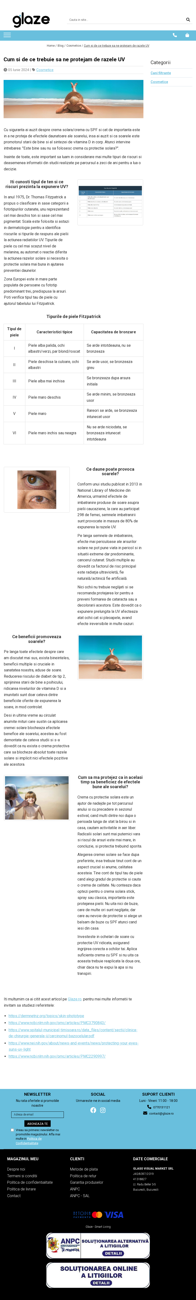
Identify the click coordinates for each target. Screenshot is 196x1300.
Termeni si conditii (22, 1176)
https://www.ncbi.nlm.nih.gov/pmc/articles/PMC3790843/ (57, 1023)
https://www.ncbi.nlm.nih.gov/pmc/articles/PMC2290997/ (57, 1056)
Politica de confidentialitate (30, 1182)
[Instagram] (102, 1110)
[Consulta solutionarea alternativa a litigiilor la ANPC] (98, 1246)
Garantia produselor (86, 1182)
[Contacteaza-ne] (174, 35)
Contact (14, 1196)
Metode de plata (84, 1169)
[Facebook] (93, 1110)
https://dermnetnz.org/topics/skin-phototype (46, 1016)
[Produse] (8, 36)
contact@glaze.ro (161, 1113)
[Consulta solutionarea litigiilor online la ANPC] (98, 1275)
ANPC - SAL (80, 1196)
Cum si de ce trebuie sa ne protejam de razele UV (116, 45)
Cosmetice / (74, 45)
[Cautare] (188, 20)
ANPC (75, 1189)
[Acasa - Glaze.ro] (31, 20)
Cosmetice (45, 70)
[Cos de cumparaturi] (187, 35)
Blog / (61, 45)
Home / (52, 45)
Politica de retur (83, 1176)
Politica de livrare (21, 1189)
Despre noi (16, 1169)
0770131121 (161, 1107)
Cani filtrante (161, 73)
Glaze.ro (75, 999)
